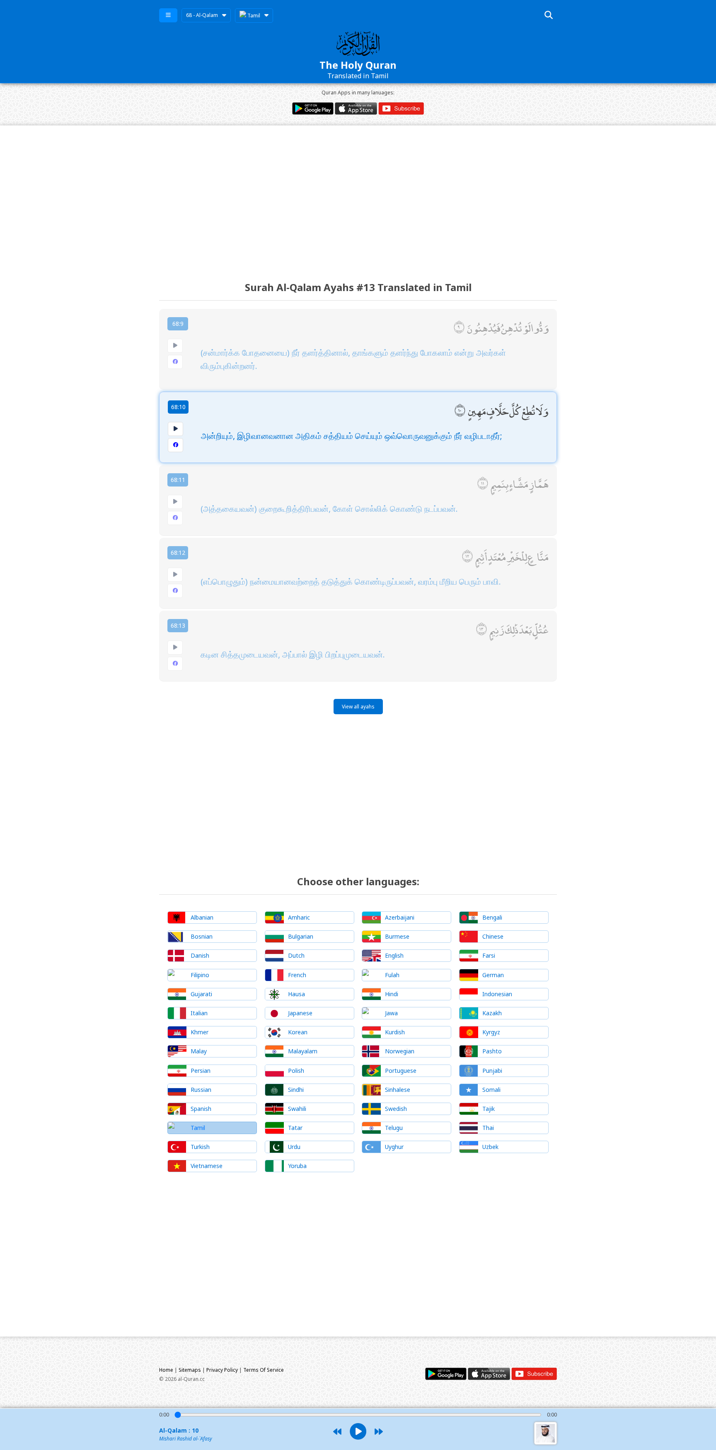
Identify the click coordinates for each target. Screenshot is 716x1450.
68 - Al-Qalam (202, 15)
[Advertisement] (358, 196)
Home (166, 1369)
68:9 (178, 324)
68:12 (178, 552)
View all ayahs (358, 706)
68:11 (178, 480)
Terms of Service (263, 1369)
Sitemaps (190, 1369)
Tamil (253, 15)
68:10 (178, 407)
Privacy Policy (222, 1369)
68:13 (178, 625)
